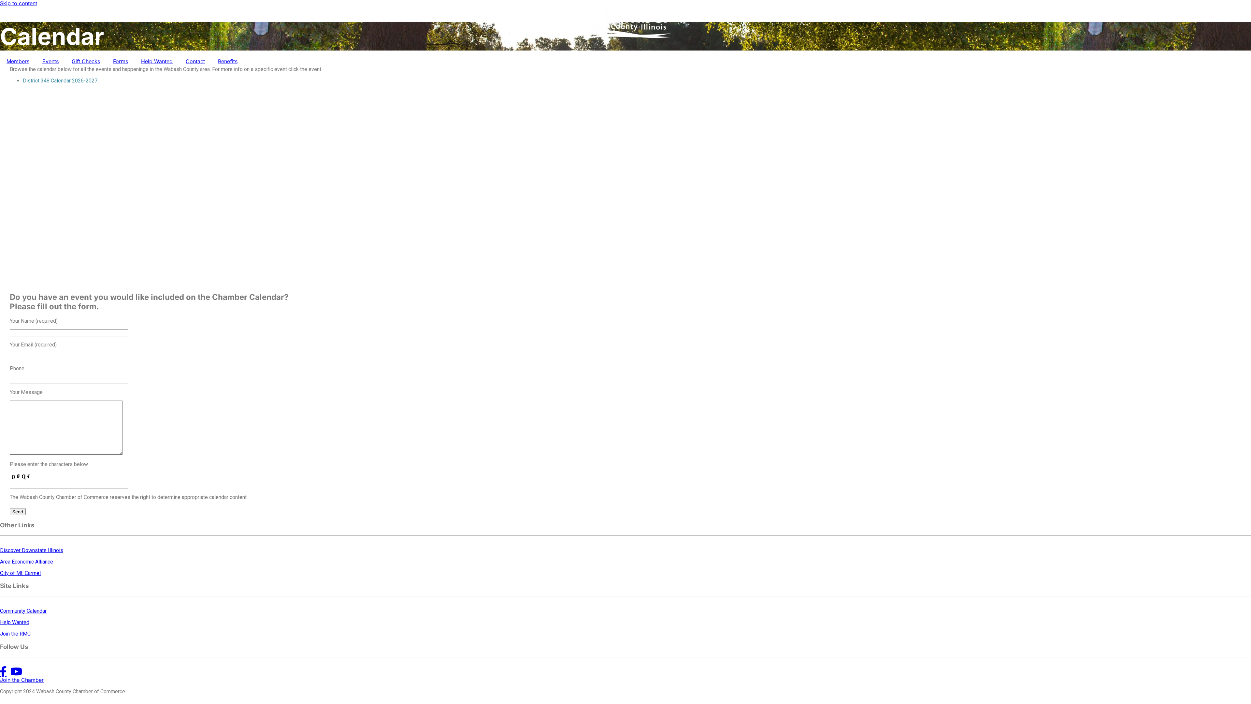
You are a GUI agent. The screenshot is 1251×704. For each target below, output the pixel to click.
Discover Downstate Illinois (31, 550)
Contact (195, 61)
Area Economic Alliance (26, 562)
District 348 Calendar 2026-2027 (60, 81)
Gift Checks (86, 61)
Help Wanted (157, 61)
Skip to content (18, 3)
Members (18, 61)
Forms (120, 61)
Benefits (227, 61)
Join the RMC (15, 634)
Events (50, 61)
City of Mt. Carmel (20, 573)
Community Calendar (23, 611)
